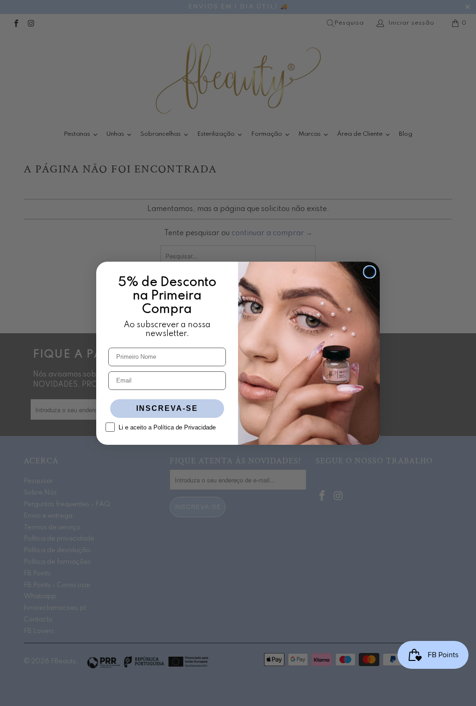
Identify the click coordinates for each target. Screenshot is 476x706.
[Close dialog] (369, 271)
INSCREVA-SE (167, 408)
